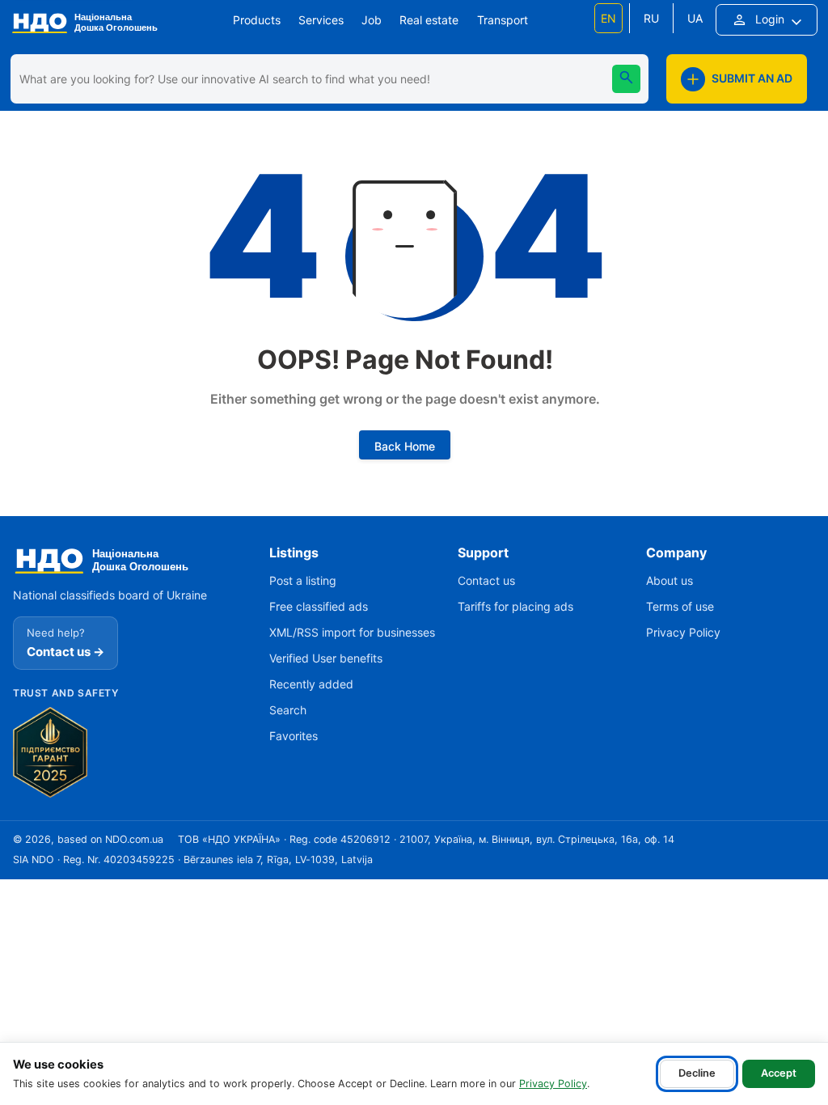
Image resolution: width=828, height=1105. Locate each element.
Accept (778, 1073)
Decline (697, 1073)
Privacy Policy (553, 1083)
